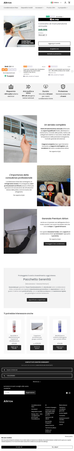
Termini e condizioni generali (62, 409)
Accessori (34, 409)
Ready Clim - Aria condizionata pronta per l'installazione (36, 416)
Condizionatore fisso (36, 406)
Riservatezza (63, 405)
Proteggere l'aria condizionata (55, 244)
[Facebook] (67, 393)
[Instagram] (69, 393)
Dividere (40, 33)
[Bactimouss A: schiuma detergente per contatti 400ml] (60, 326)
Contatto (62, 416)
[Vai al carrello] (69, 2)
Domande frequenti (48, 422)
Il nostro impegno (50, 407)
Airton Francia (49, 425)
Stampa (61, 422)
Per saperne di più (55, 151)
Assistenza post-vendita (64, 419)
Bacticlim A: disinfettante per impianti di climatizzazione (14, 338)
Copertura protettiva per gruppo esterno (37, 337)
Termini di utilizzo (50, 428)
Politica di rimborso (48, 431)
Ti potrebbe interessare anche (18, 313)
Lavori (61, 424)
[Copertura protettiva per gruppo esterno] (37, 326)
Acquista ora (54, 49)
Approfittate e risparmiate (37, 300)
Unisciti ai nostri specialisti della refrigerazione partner (50, 412)
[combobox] (56, 3)
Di (45, 405)
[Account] (65, 3)
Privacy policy (69, 436)
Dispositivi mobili (36, 411)
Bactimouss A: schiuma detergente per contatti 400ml (60, 337)
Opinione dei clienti (49, 418)
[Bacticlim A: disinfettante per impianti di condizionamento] (14, 326)
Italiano (56, 2)
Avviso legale (63, 413)
